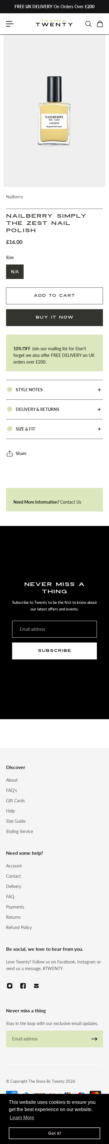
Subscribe (54, 650)
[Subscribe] (94, 1038)
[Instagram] (9, 985)
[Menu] (10, 24)
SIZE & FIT (25, 428)
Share (21, 453)
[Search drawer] (88, 23)
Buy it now (55, 317)
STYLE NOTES (29, 389)
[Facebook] (23, 985)
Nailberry (14, 196)
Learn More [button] (22, 1117)
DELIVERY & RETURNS (37, 409)
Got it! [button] (54, 1133)
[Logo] (54, 24)
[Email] (36, 985)
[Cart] (99, 23)
